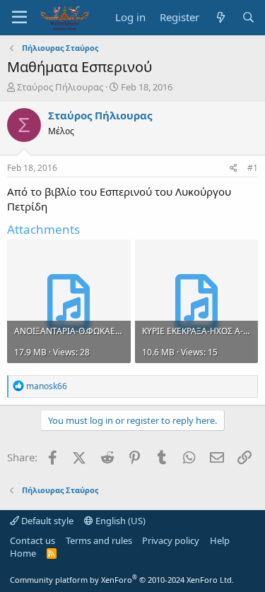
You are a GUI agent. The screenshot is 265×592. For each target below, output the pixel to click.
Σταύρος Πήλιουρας (60, 87)
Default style (46, 520)
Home (23, 553)
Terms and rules (99, 540)
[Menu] (19, 17)
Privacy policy (170, 540)
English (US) (119, 520)
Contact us (32, 540)
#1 (252, 168)
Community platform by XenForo (122, 579)
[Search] (248, 17)
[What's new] (220, 17)
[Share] (233, 168)
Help (220, 540)
